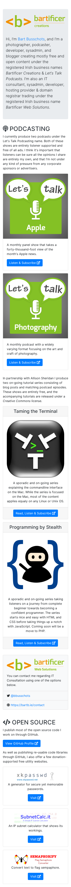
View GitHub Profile (23, 743)
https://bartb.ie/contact (27, 705)
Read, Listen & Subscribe (37, 513)
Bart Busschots (31, 39)
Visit (36, 798)
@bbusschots (20, 696)
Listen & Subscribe (26, 263)
